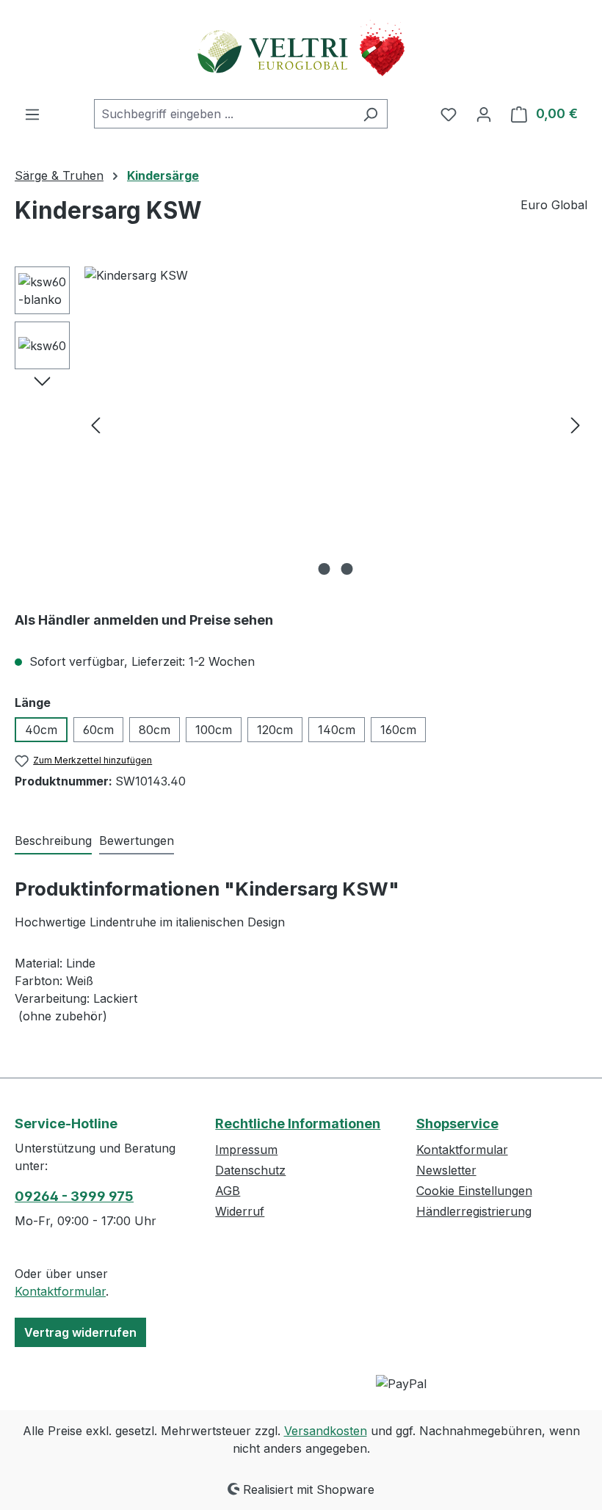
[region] (301, 424)
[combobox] (224, 113)
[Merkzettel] (448, 113)
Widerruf (239, 1211)
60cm (98, 729)
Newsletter (446, 1170)
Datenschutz (250, 1170)
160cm (398, 729)
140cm (336, 729)
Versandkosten (325, 1430)
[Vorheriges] (95, 425)
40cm (41, 729)
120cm (275, 729)
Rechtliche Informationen (297, 1123)
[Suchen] (370, 113)
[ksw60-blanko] (335, 424)
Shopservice (457, 1123)
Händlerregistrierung (474, 1211)
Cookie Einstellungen (474, 1190)
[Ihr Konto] (483, 113)
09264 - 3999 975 (74, 1196)
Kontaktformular (60, 1291)
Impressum (246, 1149)
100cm (213, 729)
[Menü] (32, 113)
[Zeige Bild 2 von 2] (347, 569)
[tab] (53, 841)
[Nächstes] (576, 425)
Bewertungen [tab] (136, 840)
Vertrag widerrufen (80, 1332)
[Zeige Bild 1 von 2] (324, 569)
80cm (154, 729)
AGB (227, 1190)
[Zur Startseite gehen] (301, 49)
